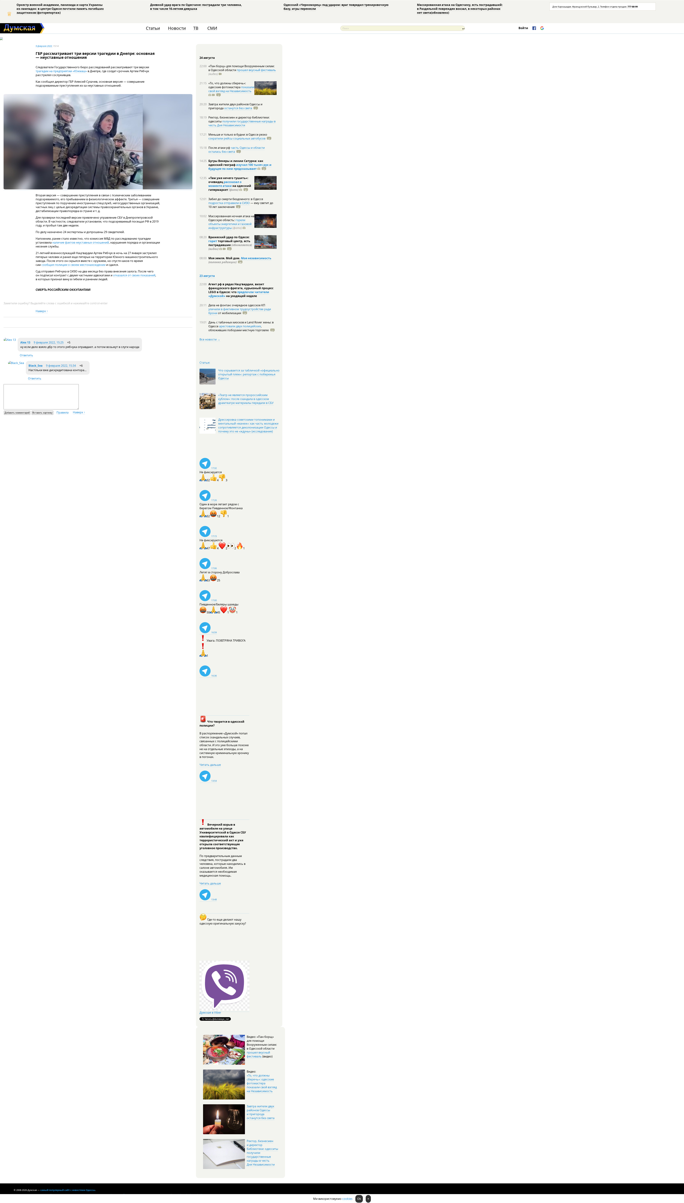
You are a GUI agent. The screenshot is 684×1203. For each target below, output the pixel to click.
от (229, 313)
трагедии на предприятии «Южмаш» (61, 71)
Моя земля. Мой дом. (224, 258)
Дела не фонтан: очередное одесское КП (236, 305)
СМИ (212, 28)
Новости (177, 28)
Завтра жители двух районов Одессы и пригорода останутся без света (260, 1112)
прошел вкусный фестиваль (256, 70)
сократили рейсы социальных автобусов (236, 138)
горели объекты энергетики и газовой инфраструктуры (230, 224)
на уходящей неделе (241, 296)
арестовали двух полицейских (240, 326)
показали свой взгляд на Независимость (231, 89)
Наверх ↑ (42, 311)
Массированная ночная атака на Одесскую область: (231, 218)
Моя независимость (256, 258)
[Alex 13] (10, 340)
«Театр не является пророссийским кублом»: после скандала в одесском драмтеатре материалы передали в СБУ (246, 399)
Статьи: (205, 363)
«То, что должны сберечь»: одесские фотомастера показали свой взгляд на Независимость (262, 1083)
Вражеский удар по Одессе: (229, 237)
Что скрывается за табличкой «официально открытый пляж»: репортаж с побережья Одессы (248, 374)
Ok (359, 1199)
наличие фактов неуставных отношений (80, 242)
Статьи (153, 28)
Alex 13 (25, 342)
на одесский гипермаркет (229, 188)
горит (212, 241)
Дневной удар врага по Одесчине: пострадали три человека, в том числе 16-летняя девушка (196, 7)
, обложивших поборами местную (238, 328)
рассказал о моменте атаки (225, 184)
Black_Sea (35, 366)
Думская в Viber (210, 1012)
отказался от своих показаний (134, 275)
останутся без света (238, 108)
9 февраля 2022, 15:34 (61, 366)
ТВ (195, 28)
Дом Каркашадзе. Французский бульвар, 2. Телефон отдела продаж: (595, 6)
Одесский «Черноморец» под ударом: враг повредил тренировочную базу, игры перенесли (336, 7)
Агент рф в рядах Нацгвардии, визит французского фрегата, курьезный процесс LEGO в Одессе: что (240, 288)
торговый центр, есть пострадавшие (230, 245)
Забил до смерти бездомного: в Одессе (235, 199)
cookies (347, 1199)
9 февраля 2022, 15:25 (49, 342)
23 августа (207, 276)
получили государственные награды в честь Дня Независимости (242, 123)
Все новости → (210, 339)
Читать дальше (210, 765)
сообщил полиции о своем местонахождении (73, 265)
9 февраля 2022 (44, 46)
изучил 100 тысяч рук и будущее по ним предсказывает (239, 167)
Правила (62, 412)
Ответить (26, 355)
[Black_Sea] (16, 363)
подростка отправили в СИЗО (229, 203)
